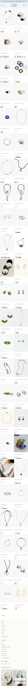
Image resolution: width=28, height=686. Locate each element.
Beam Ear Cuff (3, 454)
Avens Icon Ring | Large (5, 128)
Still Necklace (3, 178)
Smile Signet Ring (4, 354)
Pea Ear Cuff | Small (18, 53)
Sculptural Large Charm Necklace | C (7, 530)
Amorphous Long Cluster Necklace (21, 379)
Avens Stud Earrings (18, 354)
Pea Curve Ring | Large (4, 53)
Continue (20, 680)
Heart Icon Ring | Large (19, 103)
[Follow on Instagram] (5, 664)
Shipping (3, 645)
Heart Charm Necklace (19, 479)
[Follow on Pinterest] (9, 664)
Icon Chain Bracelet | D (5, 153)
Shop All (3, 634)
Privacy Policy (4, 655)
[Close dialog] (25, 671)
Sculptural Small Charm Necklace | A (7, 580)
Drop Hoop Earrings (18, 429)
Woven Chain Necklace (5, 429)
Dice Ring (16, 78)
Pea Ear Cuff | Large (4, 78)
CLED (7, 661)
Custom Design (4, 636)
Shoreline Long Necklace (5, 479)
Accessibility (3, 653)
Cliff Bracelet (3, 379)
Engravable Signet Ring (19, 454)
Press (2, 632)
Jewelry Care (4, 651)
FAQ (2, 642)
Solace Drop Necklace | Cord (20, 178)
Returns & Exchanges (5, 647)
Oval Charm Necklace (18, 529)
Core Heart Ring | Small (19, 153)
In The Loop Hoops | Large (19, 404)
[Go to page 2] (8, 614)
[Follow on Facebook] (2, 664)
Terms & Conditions (5, 657)
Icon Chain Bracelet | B (19, 504)
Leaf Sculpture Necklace (19, 203)
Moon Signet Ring (4, 404)
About (2, 623)
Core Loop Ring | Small (19, 228)
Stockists (3, 628)
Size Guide (3, 649)
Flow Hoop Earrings (4, 228)
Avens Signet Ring (4, 504)
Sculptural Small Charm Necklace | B (21, 555)
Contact (2, 626)
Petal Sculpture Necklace (5, 203)
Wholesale (3, 630)
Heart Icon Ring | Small (5, 103)
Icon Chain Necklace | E (19, 128)
